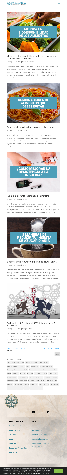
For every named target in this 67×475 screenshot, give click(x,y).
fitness (50, 373)
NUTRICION (31, 380)
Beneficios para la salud (46, 366)
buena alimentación (22, 370)
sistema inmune (11, 388)
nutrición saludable (52, 380)
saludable (46, 384)
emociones (30, 373)
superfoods (20, 388)
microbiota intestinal (12, 380)
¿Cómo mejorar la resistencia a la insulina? (28, 195)
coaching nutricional (52, 370)
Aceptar (58, 471)
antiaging (22, 366)
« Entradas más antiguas (16, 348)
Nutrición (31, 62)
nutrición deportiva (40, 380)
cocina (9, 373)
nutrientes (9, 384)
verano (40, 388)
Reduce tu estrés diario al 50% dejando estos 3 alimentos (31, 324)
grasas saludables (11, 377)
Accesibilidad (37, 430)
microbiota (54, 377)
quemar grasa (33, 384)
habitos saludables (23, 377)
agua (8, 362)
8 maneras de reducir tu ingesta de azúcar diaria (32, 261)
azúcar (28, 366)
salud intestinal (54, 384)
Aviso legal (36, 426)
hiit (41, 377)
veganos (27, 388)
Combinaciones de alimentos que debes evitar (30, 127)
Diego (10, 62)
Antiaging (24, 329)
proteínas (26, 384)
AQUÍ (23, 472)
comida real (15, 373)
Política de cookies (39, 435)
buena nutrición (33, 370)
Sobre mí (12, 444)
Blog (11, 439)
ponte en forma (18, 384)
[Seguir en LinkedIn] (48, 412)
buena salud (42, 370)
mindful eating (23, 380)
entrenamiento (38, 373)
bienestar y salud (11, 370)
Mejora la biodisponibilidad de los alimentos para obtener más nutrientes (32, 57)
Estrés (30, 329)
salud (40, 384)
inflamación (47, 377)
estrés (45, 373)
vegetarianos (34, 388)
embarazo (22, 373)
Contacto (13, 452)
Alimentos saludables (12, 366)
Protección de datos (40, 439)
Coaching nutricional (17, 426)
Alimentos (25, 62)
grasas (55, 373)
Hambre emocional (34, 377)
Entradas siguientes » (52, 348)
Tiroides (12, 435)
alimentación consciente (18, 362)
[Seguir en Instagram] (33, 412)
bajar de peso (34, 366)
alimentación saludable (31, 362)
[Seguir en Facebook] (19, 412)
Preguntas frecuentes (18, 448)
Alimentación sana (43, 362)
